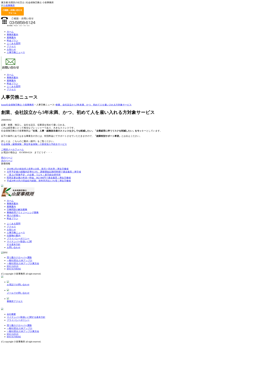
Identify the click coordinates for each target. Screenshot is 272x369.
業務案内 (11, 37)
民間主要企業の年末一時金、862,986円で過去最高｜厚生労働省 (39, 178)
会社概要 (11, 314)
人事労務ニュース (16, 52)
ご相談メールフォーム (12, 149)
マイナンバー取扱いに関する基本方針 (26, 317)
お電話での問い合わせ (18, 284)
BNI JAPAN (12, 266)
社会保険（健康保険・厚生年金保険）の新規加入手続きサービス (34, 144)
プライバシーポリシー (18, 238)
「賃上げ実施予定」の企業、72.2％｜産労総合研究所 (34, 175)
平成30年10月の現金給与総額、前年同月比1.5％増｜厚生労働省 (39, 180)
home (3, 105)
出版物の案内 (13, 235)
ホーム (10, 31)
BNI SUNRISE (14, 269)
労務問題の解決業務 (17, 209)
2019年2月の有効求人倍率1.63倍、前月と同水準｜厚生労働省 (38, 169)
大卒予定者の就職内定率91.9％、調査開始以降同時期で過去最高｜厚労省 (44, 172)
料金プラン (12, 40)
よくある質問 (13, 43)
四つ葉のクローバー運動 (19, 257)
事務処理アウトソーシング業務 (23, 212)
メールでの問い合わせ (18, 293)
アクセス (11, 46)
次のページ (6, 160)
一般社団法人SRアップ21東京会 (23, 263)
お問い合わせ (13, 247)
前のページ (6, 157)
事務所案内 (12, 34)
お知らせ (11, 49)
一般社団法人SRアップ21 (19, 260)
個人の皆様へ (13, 215)
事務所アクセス (15, 301)
